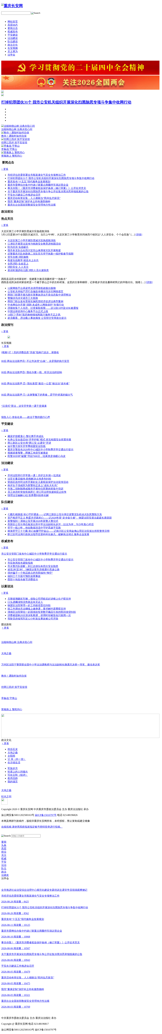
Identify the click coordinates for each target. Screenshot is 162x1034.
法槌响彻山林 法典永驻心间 (16, 129)
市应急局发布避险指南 (20, 563)
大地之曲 (13, 752)
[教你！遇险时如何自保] (15, 132)
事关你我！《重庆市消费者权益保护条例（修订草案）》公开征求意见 (47, 188)
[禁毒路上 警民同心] (13, 152)
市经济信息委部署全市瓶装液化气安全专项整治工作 (37, 175)
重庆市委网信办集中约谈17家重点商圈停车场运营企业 (38, 184)
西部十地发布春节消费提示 (23, 579)
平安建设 (13, 34)
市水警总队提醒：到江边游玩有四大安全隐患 (33, 566)
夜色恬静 (13, 778)
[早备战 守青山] (10, 145)
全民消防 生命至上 (18, 263)
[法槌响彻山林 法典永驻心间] (18, 126)
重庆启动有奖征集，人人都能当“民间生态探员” (34, 198)
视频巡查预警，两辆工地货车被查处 (28, 452)
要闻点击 (13, 28)
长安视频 (13, 48)
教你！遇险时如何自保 (14, 136)
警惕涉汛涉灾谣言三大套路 (23, 298)
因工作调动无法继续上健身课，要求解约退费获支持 (37, 608)
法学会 (11, 54)
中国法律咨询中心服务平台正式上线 (28, 311)
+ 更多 (5, 346)
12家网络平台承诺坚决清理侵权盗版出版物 (32, 288)
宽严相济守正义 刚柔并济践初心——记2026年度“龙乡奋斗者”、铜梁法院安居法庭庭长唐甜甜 (60, 517)
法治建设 (13, 38)
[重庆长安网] (12, 6)
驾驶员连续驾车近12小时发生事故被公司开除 (33, 618)
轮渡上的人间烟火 (18, 771)
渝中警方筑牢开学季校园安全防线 (27, 446)
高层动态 (13, 25)
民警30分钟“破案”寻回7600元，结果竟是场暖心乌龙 (36, 456)
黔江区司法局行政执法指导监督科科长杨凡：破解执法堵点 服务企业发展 (48, 534)
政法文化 (13, 44)
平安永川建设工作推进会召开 (24, 194)
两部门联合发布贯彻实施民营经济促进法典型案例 (35, 301)
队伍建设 (13, 41)
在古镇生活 (14, 762)
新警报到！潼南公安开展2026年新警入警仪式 (33, 521)
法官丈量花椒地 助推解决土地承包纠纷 (29, 478)
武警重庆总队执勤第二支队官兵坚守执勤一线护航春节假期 (40, 253)
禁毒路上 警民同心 (11, 155)
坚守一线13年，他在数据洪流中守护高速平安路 (34, 527)
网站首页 (13, 21)
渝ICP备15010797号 (45, 815)
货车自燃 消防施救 (18, 257)
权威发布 (13, 31)
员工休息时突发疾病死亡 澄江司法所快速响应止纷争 (37, 492)
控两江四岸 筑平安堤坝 (14, 142)
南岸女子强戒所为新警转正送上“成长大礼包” (33, 485)
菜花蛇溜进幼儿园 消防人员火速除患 (28, 270)
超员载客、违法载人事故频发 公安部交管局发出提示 (37, 318)
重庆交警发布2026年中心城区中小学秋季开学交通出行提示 (40, 449)
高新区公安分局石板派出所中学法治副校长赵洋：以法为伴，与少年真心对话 (51, 524)
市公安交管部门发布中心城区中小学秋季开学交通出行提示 (40, 559)
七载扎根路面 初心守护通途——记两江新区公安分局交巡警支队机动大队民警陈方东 (55, 514)
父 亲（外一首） (17, 759)
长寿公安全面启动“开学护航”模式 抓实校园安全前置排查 (39, 439)
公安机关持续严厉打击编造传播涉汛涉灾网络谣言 (35, 291)
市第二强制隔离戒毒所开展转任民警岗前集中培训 (35, 488)
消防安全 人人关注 (18, 267)
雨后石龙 (13, 749)
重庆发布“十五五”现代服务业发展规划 (29, 181)
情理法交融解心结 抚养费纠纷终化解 (28, 495)
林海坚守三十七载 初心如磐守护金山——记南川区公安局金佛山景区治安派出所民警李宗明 (58, 531)
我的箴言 (13, 781)
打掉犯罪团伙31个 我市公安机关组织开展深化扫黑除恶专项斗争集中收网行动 (66, 102)
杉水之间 (6, 796)
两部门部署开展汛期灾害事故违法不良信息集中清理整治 (39, 294)
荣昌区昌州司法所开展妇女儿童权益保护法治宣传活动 (38, 482)
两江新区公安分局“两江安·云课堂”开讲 (29, 443)
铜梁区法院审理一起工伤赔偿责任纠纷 (29, 605)
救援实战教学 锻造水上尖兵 (23, 260)
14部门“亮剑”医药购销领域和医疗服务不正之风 (34, 314)
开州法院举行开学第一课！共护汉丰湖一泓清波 (34, 475)
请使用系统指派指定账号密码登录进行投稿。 (32, 826)
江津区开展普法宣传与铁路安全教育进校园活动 (34, 243)
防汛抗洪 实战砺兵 (18, 247)
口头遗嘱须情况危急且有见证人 (25, 602)
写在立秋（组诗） (18, 775)
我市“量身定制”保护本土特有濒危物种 (29, 201)
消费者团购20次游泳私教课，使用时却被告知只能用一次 (39, 615)
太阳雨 (11, 755)
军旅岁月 (13, 768)
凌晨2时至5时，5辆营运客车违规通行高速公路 (33, 569)
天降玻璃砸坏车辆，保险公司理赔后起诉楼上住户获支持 (39, 598)
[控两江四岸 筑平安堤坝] (15, 139)
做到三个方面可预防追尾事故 (24, 576)
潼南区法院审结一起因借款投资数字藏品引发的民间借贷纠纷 (42, 612)
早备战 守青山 (9, 149)
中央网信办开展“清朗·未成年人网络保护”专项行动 (36, 304)
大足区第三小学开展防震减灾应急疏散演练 (32, 240)
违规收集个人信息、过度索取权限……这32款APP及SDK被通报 (43, 308)
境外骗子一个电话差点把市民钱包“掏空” (30, 572)
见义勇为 (13, 51)
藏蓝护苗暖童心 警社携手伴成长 (26, 436)
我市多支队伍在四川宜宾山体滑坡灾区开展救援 (34, 250)
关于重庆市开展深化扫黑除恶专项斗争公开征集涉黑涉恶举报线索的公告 (48, 191)
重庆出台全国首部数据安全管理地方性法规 (32, 204)
